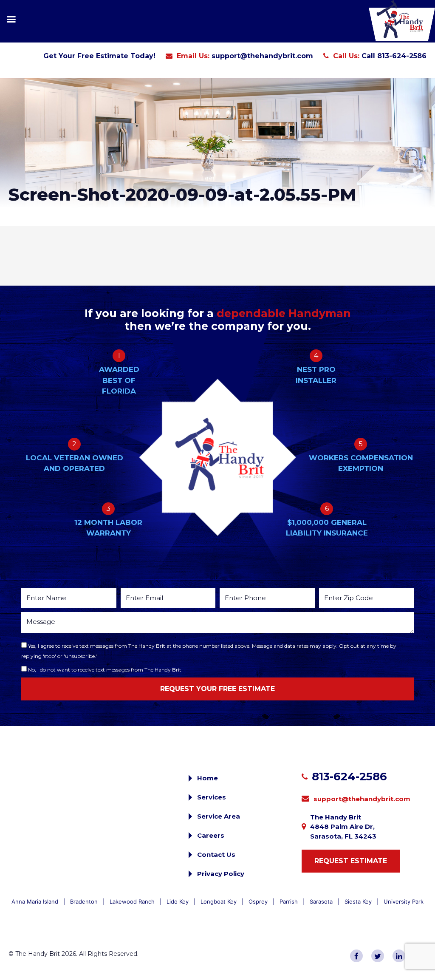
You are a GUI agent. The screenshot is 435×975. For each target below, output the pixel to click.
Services (211, 797)
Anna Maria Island (34, 901)
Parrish (289, 901)
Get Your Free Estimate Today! (99, 56)
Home (207, 778)
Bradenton (84, 901)
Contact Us (216, 854)
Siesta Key (358, 901)
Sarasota (321, 901)
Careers (210, 835)
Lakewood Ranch (132, 901)
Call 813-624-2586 (394, 56)
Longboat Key (219, 901)
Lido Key (178, 901)
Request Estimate (350, 861)
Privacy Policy (220, 874)
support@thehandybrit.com (262, 56)
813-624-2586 (349, 776)
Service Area (218, 816)
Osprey (258, 901)
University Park (404, 901)
